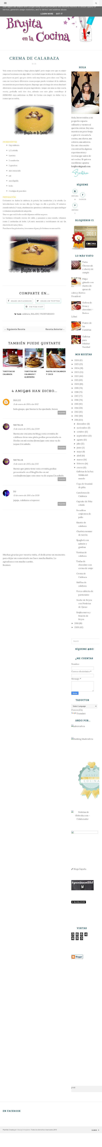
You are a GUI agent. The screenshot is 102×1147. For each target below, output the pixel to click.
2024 (76, 368)
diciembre (81, 424)
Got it (59, 14)
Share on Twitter (50, 301)
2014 (76, 408)
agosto (80, 439)
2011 (76, 420)
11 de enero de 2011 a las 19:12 (25, 404)
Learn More (47, 14)
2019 (76, 388)
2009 (76, 627)
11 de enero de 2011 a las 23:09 (26, 429)
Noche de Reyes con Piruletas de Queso (84, 603)
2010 (76, 623)
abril (79, 455)
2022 (76, 376)
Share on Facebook (21, 301)
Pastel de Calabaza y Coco (56, 372)
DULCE (17, 400)
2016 (76, 400)
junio (79, 447)
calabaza (26, 314)
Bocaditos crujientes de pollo (83, 514)
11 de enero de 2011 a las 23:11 (25, 464)
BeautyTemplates (24, 1130)
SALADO (35, 314)
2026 (76, 360)
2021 (76, 380)
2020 (76, 384)
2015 (76, 404)
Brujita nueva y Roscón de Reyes (83, 616)
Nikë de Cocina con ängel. (40, 95)
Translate (81, 713)
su (14, 491)
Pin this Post (36, 307)
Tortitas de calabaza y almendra (30, 374)
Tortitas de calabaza (9, 372)
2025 (76, 364)
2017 (76, 396)
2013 (76, 412)
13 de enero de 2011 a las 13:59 (26, 495)
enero (80, 467)
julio (79, 443)
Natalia (18, 425)
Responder (61, 412)
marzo (80, 459)
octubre (80, 431)
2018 (76, 392)
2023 (76, 372)
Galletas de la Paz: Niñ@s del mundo (85, 475)
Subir (94, 1130)
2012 (76, 416)
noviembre (82, 428)
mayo (79, 451)
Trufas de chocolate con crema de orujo (84, 565)
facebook (82, 199)
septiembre (82, 435)
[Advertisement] (82, 1018)
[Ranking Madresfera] (82, 739)
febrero (80, 463)
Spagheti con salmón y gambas (82, 543)
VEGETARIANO (47, 314)
